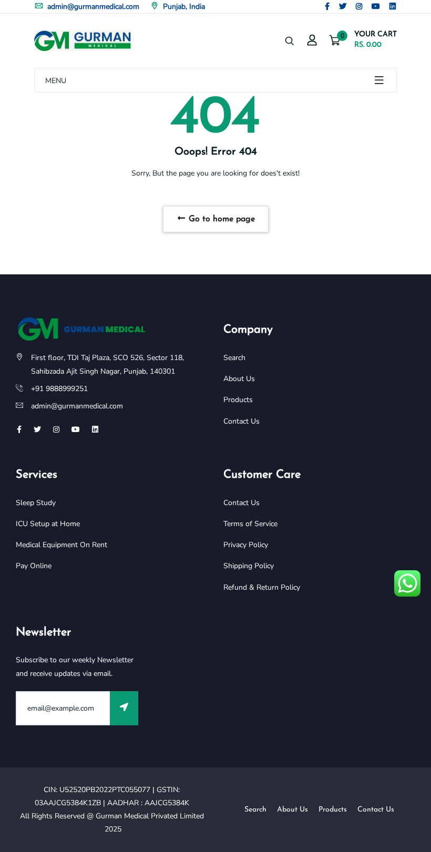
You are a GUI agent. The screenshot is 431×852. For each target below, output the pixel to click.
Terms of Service (250, 524)
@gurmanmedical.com (87, 406)
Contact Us (241, 421)
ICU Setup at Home (48, 524)
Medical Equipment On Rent (61, 545)
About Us (239, 379)
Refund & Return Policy (261, 587)
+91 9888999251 (59, 389)
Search (234, 358)
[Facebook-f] (327, 7)
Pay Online (34, 566)
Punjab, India (183, 7)
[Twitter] (342, 7)
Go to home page (220, 219)
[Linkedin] (392, 7)
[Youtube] (376, 7)
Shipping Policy (248, 566)
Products (238, 400)
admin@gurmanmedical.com (92, 7)
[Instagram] (359, 7)
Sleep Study (36, 503)
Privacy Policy (245, 545)
